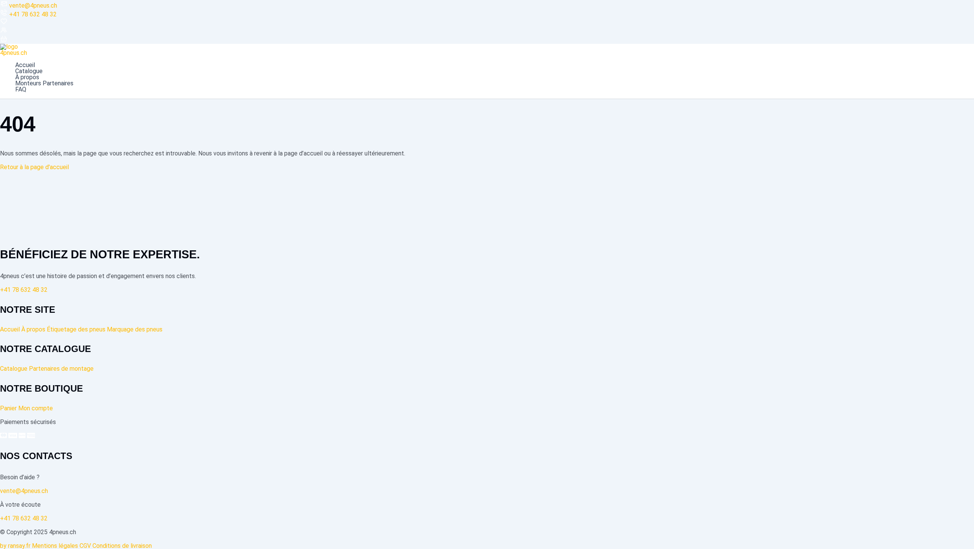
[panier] (4, 40)
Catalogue (29, 71)
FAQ (20, 89)
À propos (27, 77)
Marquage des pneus (134, 329)
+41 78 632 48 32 (33, 14)
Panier (8, 408)
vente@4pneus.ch (33, 5)
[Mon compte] (4, 31)
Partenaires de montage (61, 368)
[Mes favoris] (4, 23)
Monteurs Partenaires (44, 83)
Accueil (25, 65)
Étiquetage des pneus (76, 329)
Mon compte (35, 408)
